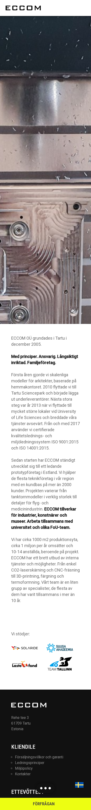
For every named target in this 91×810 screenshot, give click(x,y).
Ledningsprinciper (29, 762)
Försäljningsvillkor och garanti (39, 757)
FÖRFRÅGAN (44, 803)
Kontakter (23, 774)
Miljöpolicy (24, 768)
